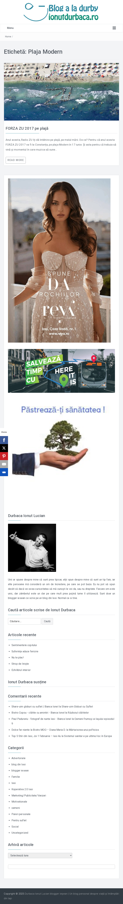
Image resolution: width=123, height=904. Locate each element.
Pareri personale (21, 814)
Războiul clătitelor (78, 712)
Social (15, 826)
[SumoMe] (4, 472)
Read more (16, 160)
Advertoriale (18, 758)
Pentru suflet (19, 820)
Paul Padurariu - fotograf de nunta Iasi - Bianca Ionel (41, 718)
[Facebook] (4, 440)
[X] (4, 448)
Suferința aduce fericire (25, 651)
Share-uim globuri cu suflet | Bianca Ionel (35, 706)
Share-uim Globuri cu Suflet (77, 706)
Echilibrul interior (21, 670)
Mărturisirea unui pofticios (84, 729)
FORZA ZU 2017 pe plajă (27, 128)
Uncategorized (20, 832)
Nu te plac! (18, 657)
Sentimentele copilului (24, 645)
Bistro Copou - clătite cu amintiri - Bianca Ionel (38, 712)
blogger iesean (20, 770)
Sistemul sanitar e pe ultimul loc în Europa (88, 736)
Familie (16, 776)
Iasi (14, 783)
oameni (16, 807)
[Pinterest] (4, 456)
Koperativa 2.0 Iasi (22, 789)
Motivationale (19, 801)
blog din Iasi (19, 764)
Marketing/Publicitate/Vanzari (29, 795)
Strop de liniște (20, 663)
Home (8, 36)
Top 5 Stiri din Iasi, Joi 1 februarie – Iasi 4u (36, 736)
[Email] (4, 464)
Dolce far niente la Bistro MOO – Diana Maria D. (39, 729)
